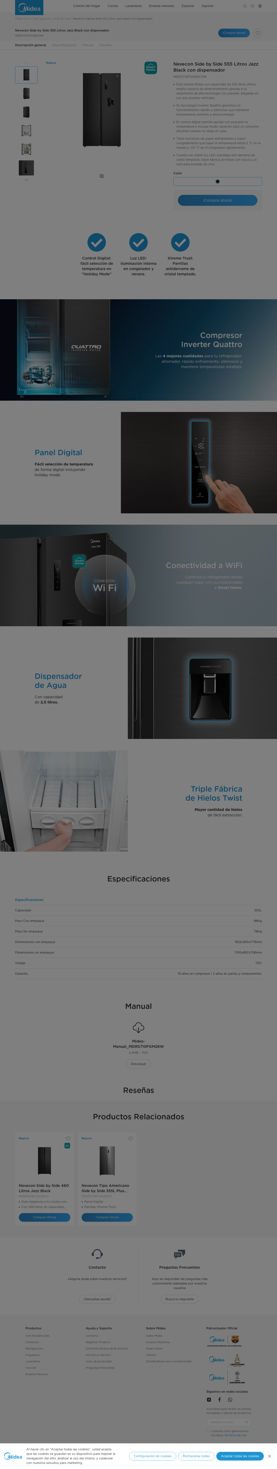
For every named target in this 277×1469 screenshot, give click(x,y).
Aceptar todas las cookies (240, 1456)
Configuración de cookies (152, 1456)
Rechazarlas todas (196, 1456)
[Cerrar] (269, 1456)
